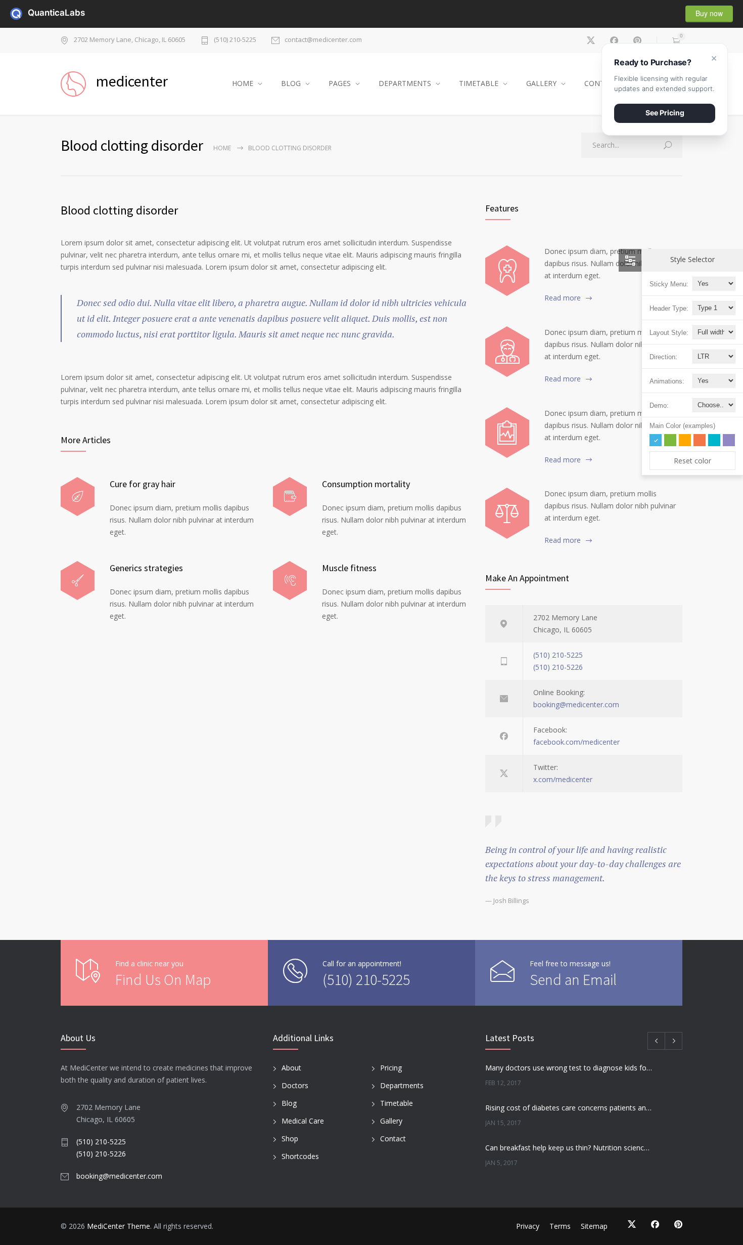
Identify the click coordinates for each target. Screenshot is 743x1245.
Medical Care (303, 1121)
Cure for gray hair (142, 484)
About (291, 1067)
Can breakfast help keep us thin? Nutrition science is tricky (569, 1147)
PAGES (340, 83)
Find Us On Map (163, 979)
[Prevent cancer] (507, 513)
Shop (290, 1138)
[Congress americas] (507, 432)
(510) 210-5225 (235, 40)
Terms (560, 1226)
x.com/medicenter (562, 779)
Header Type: (668, 308)
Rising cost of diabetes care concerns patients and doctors (569, 1107)
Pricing (391, 1067)
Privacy (527, 1226)
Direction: (663, 357)
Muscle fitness (349, 568)
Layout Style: (668, 332)
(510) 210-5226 (558, 667)
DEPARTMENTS (405, 83)
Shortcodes (300, 1156)
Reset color (692, 460)
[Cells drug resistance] (507, 351)
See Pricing (664, 112)
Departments (402, 1085)
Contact (393, 1138)
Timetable (396, 1103)
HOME (242, 83)
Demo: (659, 405)
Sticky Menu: (668, 284)
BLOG (291, 83)
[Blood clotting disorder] (507, 270)
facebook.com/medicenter (576, 742)
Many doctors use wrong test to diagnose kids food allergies (569, 1067)
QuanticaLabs (34, 13)
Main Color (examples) (682, 425)
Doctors (295, 1085)
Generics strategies (146, 568)
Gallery (391, 1121)
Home (222, 148)
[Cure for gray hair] (78, 496)
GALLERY (541, 83)
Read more (562, 298)
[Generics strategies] (78, 580)
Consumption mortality (366, 484)
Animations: (666, 381)
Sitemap (594, 1226)
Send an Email (573, 979)
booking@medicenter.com (576, 704)
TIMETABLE (478, 83)
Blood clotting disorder (119, 210)
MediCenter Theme (118, 1226)
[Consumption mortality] (290, 496)
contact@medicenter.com (323, 40)
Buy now (709, 13)
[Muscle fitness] (290, 580)
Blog (289, 1103)
